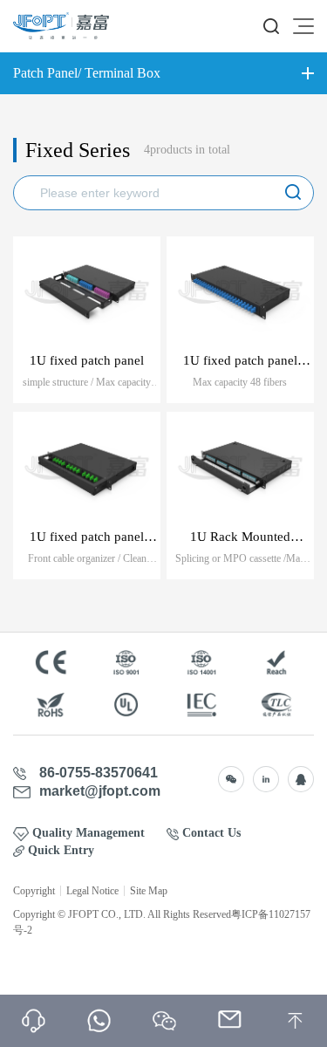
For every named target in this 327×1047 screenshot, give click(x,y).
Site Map (148, 891)
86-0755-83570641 (98, 773)
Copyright (34, 891)
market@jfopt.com (99, 791)
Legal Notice (92, 891)
